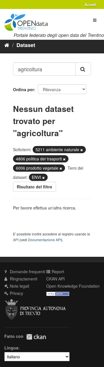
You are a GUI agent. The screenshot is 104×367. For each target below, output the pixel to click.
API (15, 239)
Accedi (91, 4)
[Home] (6, 44)
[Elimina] (81, 149)
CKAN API (55, 279)
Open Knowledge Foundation (73, 286)
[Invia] (83, 69)
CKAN (36, 337)
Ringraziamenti (23, 279)
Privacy (16, 293)
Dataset (25, 45)
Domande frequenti (27, 271)
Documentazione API (44, 239)
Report (57, 271)
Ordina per (23, 89)
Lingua (11, 348)
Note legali (19, 286)
